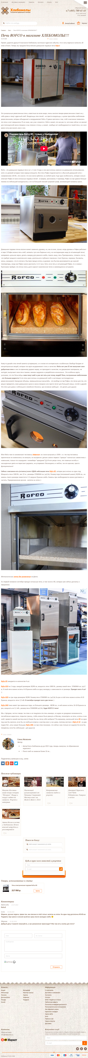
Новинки (26, 997)
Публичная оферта (51, 1002)
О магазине (4, 2)
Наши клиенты (50, 1021)
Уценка (25, 995)
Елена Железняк (24, 739)
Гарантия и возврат (51, 1012)
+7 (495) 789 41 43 (76, 10)
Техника (3, 995)
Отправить (56, 967)
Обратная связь (6, 1032)
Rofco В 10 (76, 722)
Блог (56, 2)
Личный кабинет (70, 23)
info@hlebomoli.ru (7, 1035)
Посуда (3, 1000)
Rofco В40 (4, 705)
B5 (79, 719)
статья (51, 39)
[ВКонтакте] (3, 763)
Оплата (49, 2)
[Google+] (12, 763)
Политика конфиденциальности (56, 1004)
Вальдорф (26, 990)
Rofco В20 (4, 697)
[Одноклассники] (7, 763)
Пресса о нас (49, 1019)
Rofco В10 (4, 686)
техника (55, 39)
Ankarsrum (36, 455)
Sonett (3, 1002)
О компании (49, 990)
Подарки (26, 1000)
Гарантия (31, 2)
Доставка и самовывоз (18, 2)
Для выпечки (5, 997)
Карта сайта (49, 1014)
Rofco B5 (53, 471)
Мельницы (4, 993)
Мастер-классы (28, 993)
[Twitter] (16, 763)
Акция (3, 990)
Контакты (40, 2)
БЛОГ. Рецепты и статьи (53, 1000)
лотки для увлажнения (22, 577)
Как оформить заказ (51, 1009)
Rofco (57, 46)
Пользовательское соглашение (55, 1007)
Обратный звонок (80, 8)
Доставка (48, 1023)
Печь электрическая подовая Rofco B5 (24, 885)
